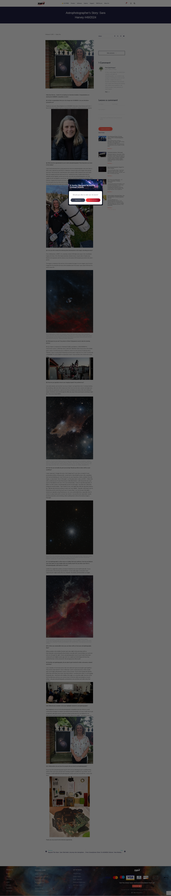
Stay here (78, 200)
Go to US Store (93, 200)
